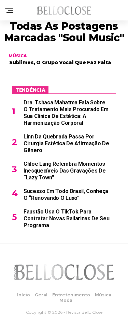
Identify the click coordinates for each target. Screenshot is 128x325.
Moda (65, 300)
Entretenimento (71, 294)
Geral (41, 294)
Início (23, 294)
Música (103, 294)
